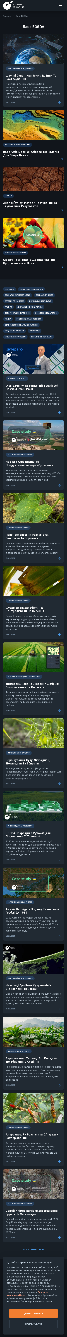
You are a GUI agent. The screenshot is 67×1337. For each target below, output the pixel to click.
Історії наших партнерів (17, 313)
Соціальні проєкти (14, 331)
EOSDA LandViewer (44, 295)
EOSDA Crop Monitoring (31, 289)
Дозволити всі (33, 1313)
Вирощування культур (40, 301)
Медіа (8, 319)
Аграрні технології (14, 301)
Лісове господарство (46, 313)
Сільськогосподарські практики (21, 325)
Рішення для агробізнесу (29, 319)
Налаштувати (33, 1324)
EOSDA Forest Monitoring (17, 295)
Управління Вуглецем (15, 337)
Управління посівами (41, 337)
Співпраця (35, 331)
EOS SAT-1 (9, 289)
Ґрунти (8, 307)
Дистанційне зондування (30, 307)
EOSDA (13, 5)
